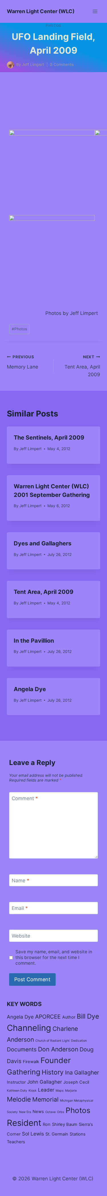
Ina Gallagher (82, 1072)
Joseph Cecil (76, 1082)
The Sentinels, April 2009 (49, 437)
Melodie (19, 1099)
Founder (56, 1060)
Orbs (60, 1112)
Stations (78, 1134)
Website (21, 936)
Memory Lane (22, 362)
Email (20, 908)
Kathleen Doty (17, 1090)
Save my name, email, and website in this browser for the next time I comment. (53, 957)
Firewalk (31, 1061)
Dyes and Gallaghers (42, 543)
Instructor (16, 1082)
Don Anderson (58, 1049)
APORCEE (48, 1016)
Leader (46, 1090)
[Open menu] (95, 11)
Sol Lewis (33, 1134)
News (38, 1111)
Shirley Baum (64, 1124)
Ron (47, 1124)
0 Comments (62, 64)
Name (20, 880)
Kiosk (33, 1090)
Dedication (79, 1041)
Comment (25, 798)
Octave (50, 1112)
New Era (25, 1112)
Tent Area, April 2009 (82, 366)
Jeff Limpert (30, 448)
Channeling (29, 1028)
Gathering (23, 1072)
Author (68, 1017)
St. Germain (56, 1134)
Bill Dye (88, 1016)
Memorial (45, 1099)
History (53, 1072)
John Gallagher (44, 1082)
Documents (22, 1049)
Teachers (16, 1141)
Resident (24, 1123)
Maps (60, 1090)
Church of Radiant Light (52, 1041)
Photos (53, 25)
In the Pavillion (34, 640)
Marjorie (71, 1090)
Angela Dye (30, 689)
